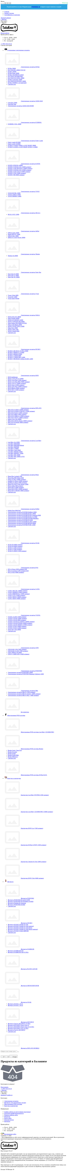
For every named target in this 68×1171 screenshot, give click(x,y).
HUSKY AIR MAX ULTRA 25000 (18, 351)
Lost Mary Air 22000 (14, 442)
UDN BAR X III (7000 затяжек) (17, 649)
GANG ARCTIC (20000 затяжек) (17, 590)
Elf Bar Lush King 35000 (15, 79)
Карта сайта (7, 1118)
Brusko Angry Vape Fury (15, 750)
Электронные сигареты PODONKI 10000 (20, 672)
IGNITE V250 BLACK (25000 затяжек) (19, 170)
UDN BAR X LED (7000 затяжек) (18, 651)
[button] (3, 19)
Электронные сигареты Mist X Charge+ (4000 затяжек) (24, 694)
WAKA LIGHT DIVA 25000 (16, 326)
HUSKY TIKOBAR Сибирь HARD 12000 (20, 359)
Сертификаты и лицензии (12, 15)
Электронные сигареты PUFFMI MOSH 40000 (22, 523)
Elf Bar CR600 (12, 71)
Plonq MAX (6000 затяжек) (16, 487)
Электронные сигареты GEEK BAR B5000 (21, 106)
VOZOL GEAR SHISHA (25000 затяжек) (20, 625)
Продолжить (4, 1087)
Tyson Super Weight (13, 298)
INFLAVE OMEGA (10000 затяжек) (18, 416)
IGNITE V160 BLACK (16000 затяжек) (19, 167)
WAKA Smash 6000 (13, 331)
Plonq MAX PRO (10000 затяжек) (18, 489)
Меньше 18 (10, 1169)
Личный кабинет (6, 18)
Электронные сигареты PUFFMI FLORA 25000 (22, 521)
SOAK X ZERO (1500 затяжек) (17, 551)
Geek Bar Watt (12, 104)
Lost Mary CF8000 (13, 448)
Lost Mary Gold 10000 (14, 450)
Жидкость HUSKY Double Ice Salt (18, 924)
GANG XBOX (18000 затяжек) (17, 597)
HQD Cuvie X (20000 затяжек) (17, 383)
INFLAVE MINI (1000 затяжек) (17, 414)
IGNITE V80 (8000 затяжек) (16, 175)
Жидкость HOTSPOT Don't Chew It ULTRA (21, 1027)
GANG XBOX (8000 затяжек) (17, 598)
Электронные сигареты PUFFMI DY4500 (20, 520)
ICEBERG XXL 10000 (14, 124)
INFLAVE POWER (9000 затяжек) (18, 422)
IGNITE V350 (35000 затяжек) (17, 173)
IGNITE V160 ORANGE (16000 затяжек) (20, 168)
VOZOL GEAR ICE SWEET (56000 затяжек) (21, 621)
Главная (6, 11)
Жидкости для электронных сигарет (15, 1102)
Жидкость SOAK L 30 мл (15, 1005)
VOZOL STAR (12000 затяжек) (17, 628)
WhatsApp (65, 3)
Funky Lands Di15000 (14, 142)
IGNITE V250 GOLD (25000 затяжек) (19, 171)
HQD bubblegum (13, 377)
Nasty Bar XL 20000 (14, 277)
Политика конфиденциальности (14, 1113)
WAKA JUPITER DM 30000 (16, 321)
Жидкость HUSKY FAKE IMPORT (18, 931)
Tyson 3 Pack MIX (13, 295)
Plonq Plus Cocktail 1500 (15, 476)
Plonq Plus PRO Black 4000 (16, 478)
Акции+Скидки (9, 13)
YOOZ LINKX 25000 (14, 194)
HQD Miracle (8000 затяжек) (16, 388)
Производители (9, 1120)
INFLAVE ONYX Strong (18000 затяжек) (20, 421)
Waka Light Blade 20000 (15, 324)
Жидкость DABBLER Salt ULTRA (18, 952)
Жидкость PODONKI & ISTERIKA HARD (20, 901)
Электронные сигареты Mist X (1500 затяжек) (21, 692)
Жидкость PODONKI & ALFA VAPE (19, 900)
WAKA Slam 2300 (13, 329)
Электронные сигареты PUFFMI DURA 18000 (22, 513)
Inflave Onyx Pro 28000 (14, 419)
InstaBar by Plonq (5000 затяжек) (17, 482)
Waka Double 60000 (13, 318)
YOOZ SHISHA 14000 (14, 196)
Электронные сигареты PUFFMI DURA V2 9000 (22, 517)
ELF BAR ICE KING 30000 (16, 78)
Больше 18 (4, 1169)
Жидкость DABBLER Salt (15, 950)
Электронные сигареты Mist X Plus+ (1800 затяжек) (23, 695)
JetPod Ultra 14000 (13, 236)
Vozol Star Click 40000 (14, 629)
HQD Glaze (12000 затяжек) (16, 385)
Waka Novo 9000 (13, 328)
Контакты (7, 1121)
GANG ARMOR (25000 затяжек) (17, 592)
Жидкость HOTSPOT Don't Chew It (18, 1025)
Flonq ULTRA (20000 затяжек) (17, 479)
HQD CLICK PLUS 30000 (15, 378)
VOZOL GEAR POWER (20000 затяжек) (20, 623)
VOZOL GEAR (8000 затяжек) (17, 620)
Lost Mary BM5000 (13, 447)
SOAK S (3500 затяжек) (15, 549)
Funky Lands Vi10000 (14, 144)
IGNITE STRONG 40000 (15, 165)
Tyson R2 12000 (12, 297)
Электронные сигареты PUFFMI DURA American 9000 (24, 515)
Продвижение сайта (10, 1134)
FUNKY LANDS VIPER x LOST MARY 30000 (22, 145)
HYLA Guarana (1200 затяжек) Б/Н (18, 571)
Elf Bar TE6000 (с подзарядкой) (17, 83)
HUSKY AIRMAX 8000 (15, 354)
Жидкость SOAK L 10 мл (15, 1004)
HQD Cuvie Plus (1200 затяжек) (17, 380)
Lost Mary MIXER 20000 (15, 451)
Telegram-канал (63, 4)
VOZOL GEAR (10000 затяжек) (17, 618)
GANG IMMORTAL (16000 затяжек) (19, 594)
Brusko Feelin (12, 753)
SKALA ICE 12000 (13, 214)
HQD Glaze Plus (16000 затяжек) (17, 386)
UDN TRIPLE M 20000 (15, 652)
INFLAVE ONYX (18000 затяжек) (18, 417)
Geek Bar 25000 (12, 102)
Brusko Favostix (12, 752)
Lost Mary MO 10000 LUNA (16, 456)
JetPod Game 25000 (13, 232)
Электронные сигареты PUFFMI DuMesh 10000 (22, 512)
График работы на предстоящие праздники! (17, 1112)
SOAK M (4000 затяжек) (15, 544)
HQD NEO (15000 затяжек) (16, 390)
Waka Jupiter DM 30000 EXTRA (17, 323)
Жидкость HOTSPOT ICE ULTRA (18, 1028)
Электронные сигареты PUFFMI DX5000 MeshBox (23, 518)
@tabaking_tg (36, 7)
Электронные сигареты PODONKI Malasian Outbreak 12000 (26, 674)
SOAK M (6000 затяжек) (15, 546)
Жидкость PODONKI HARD (16, 904)
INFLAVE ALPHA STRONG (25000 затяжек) (21, 411)
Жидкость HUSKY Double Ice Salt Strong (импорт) (23, 929)
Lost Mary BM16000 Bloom (16, 445)
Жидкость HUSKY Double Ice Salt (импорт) (21, 926)
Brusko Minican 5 (13, 756)
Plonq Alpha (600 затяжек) (15, 486)
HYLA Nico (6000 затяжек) (16, 572)
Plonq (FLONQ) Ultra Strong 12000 (18, 484)
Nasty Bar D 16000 (13, 274)
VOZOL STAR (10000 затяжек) (17, 626)
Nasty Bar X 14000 (13, 275)
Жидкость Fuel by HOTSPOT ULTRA (19, 1023)
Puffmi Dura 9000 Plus (14, 510)
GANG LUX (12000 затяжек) (16, 595)
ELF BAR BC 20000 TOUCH (16, 70)
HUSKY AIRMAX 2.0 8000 (16, 352)
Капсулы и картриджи (11, 1106)
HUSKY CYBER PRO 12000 (16, 357)
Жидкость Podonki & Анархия (17, 903)
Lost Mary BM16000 (14, 444)
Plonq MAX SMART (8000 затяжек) (18, 490)
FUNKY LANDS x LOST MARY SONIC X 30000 (23, 147)
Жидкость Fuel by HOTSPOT (16, 1030)
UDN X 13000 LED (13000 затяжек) (18, 654)
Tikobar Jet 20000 (13, 255)
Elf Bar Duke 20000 (13, 73)
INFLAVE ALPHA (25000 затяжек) (18, 409)
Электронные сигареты (11, 1101)
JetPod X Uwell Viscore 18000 (16, 237)
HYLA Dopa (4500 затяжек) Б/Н (17, 569)
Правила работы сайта (11, 1115)
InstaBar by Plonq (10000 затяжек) (18, 481)
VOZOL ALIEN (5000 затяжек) (17, 617)
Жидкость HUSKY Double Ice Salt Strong (20, 927)
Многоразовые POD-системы (13, 1104)
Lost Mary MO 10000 (14, 455)
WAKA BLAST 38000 (14, 317)
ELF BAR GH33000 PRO (15, 76)
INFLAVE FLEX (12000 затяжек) (18, 413)
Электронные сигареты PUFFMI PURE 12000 (21, 525)
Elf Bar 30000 (12, 68)
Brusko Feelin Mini (13, 755)
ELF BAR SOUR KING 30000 (17, 81)
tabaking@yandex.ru (6, 1095)
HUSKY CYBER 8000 (14, 355)
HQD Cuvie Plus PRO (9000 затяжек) (19, 382)
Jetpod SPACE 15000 (14, 234)
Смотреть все (12, 84)
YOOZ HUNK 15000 (14, 193)
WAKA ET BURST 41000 (15, 320)
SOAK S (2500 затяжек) (15, 548)
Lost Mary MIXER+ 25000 (15, 453)
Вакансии (7, 1116)
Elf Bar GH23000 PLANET (16, 75)
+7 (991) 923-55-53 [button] (6, 1088)
